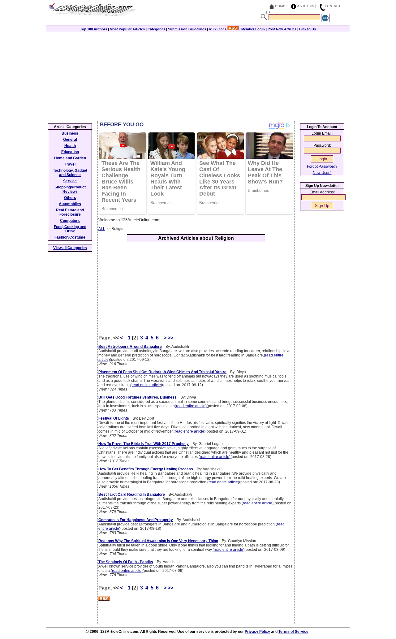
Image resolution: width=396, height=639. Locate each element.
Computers (70, 220)
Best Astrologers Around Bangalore (130, 346)
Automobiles (70, 204)
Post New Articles (282, 29)
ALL (101, 229)
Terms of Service (293, 631)
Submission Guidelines (187, 29)
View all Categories (70, 248)
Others (70, 198)
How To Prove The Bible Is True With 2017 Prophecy (143, 444)
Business (70, 133)
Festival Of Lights (113, 418)
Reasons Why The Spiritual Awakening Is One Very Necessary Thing (158, 541)
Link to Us (307, 29)
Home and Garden (70, 158)
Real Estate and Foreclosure (70, 212)
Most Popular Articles (127, 29)
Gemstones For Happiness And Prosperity (135, 520)
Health (70, 146)
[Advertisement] (198, 75)
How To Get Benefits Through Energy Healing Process (145, 469)
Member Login (253, 29)
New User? (322, 173)
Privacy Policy (257, 631)
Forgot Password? (322, 166)
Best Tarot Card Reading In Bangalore (131, 494)
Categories (156, 29)
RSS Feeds (218, 29)
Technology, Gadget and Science (70, 172)
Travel (70, 164)
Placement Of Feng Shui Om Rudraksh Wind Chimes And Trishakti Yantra (162, 372)
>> (170, 337)
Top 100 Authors (93, 29)
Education (70, 152)
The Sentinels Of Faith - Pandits (125, 562)
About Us (305, 6)
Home (280, 6)
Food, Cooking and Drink (70, 229)
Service (70, 181)
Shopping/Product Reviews (70, 189)
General (70, 139)
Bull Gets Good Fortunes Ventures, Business (137, 397)
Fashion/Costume (69, 237)
